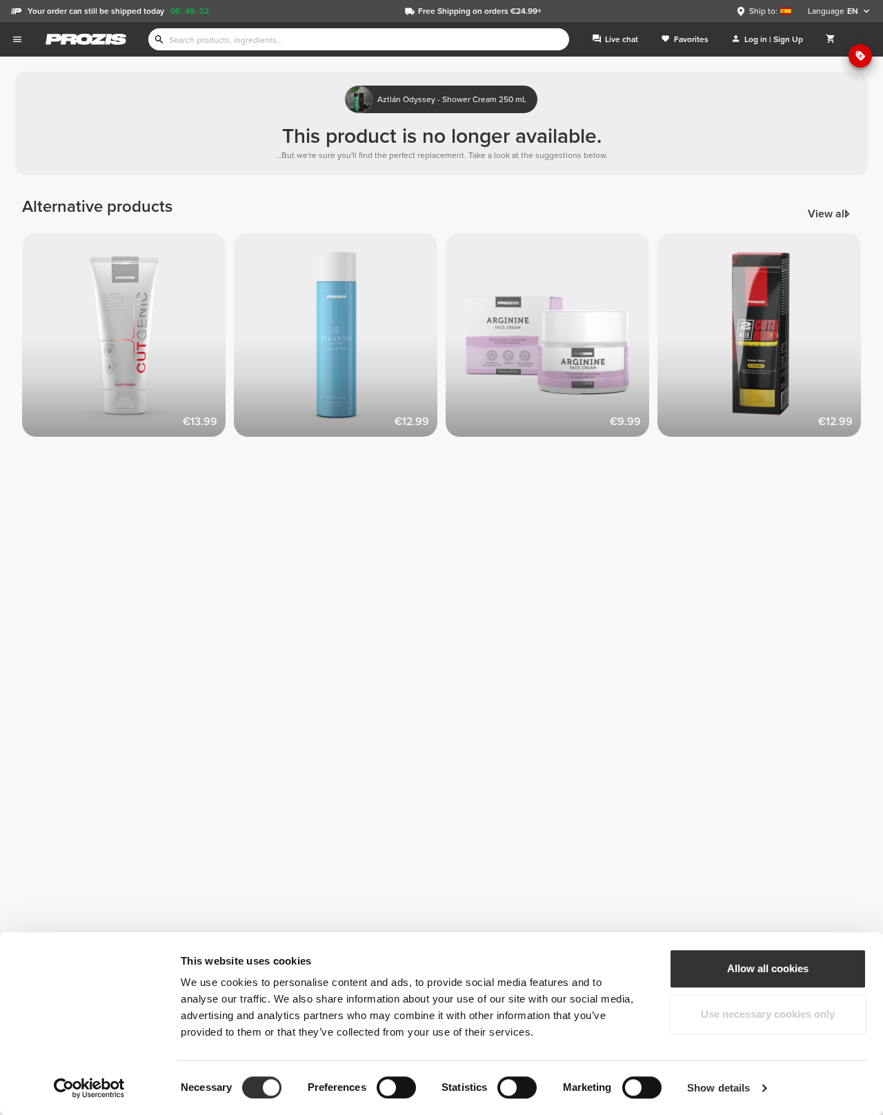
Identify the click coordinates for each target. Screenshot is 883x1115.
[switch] (396, 1087)
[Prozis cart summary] (830, 39)
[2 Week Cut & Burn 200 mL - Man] (763, 339)
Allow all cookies (767, 968)
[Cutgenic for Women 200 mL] (128, 339)
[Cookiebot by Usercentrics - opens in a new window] (89, 1088)
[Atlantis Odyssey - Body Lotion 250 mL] (340, 339)
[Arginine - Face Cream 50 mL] (551, 339)
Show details (718, 1088)
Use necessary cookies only (768, 1014)
